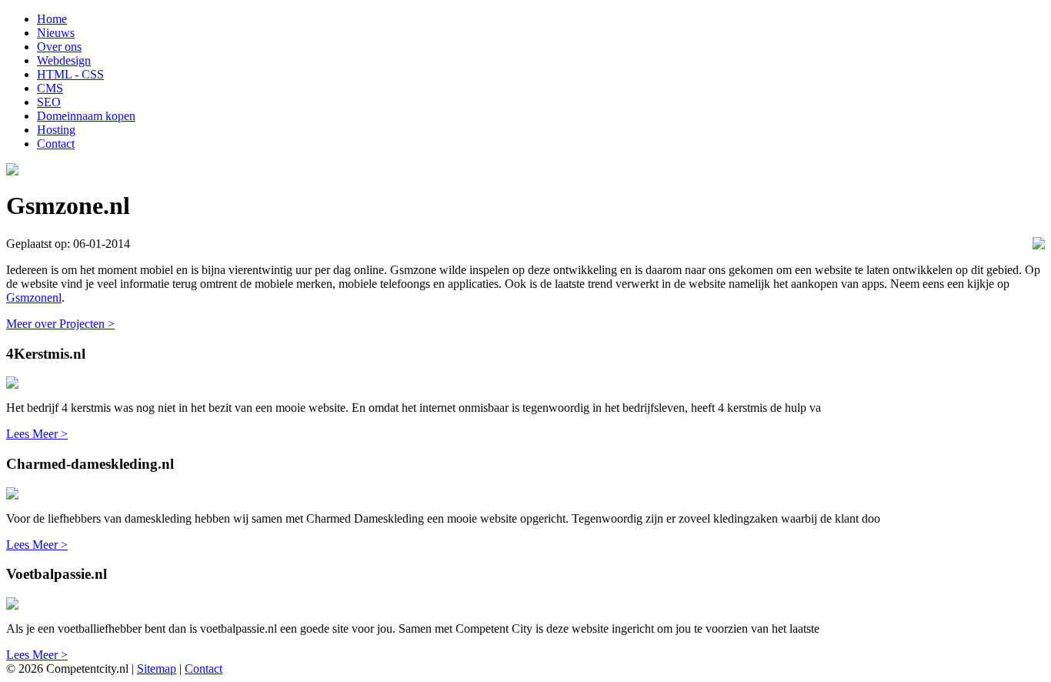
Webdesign (64, 60)
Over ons (59, 46)
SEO (49, 102)
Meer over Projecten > (60, 323)
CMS (50, 88)
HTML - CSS (70, 74)
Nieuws (56, 32)
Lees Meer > (37, 433)
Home (52, 18)
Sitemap (156, 668)
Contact (56, 143)
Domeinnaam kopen (86, 115)
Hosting (56, 129)
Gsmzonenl (34, 297)
